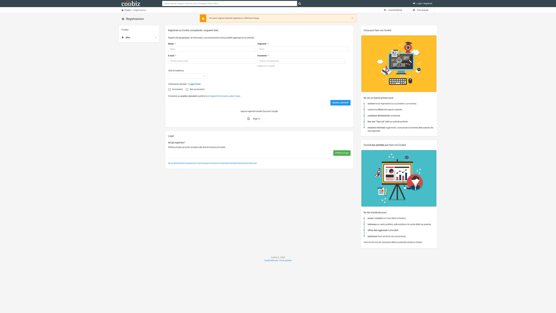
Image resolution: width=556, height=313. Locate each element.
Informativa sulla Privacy (229, 96)
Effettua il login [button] (342, 153)
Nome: (171, 44)
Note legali (210, 96)
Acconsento (177, 89)
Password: (262, 55)
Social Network (271, 260)
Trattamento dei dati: (177, 84)
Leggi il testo (195, 84)
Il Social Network (395, 10)
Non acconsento (197, 89)
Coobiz (128, 10)
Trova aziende (285, 260)
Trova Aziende (422, 10)
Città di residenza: (176, 70)
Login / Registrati (424, 3)
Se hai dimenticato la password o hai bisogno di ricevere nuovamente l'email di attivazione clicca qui (212, 163)
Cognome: (262, 44)
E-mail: (171, 55)
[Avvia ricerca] (299, 3)
